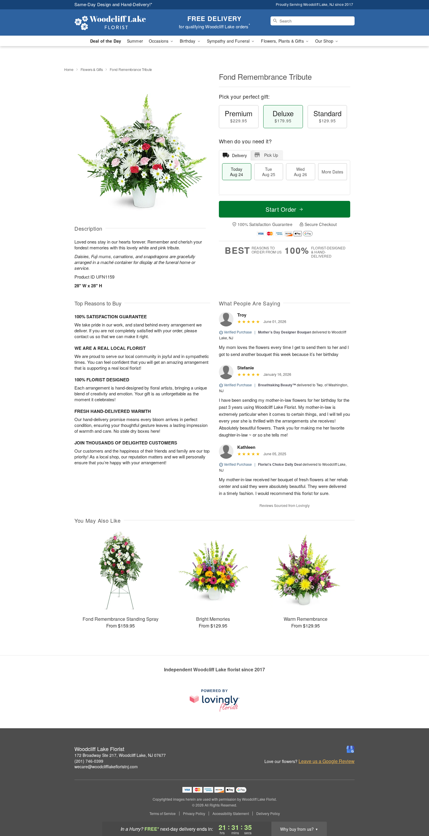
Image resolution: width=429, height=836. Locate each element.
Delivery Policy (268, 813)
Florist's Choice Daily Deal (280, 464)
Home (69, 69)
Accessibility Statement (230, 813)
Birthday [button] (188, 41)
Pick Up (271, 155)
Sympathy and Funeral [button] (229, 41)
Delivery (239, 155)
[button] (413, 811)
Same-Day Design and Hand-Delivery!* (113, 4)
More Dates (332, 172)
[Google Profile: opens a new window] (350, 749)
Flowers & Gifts (92, 69)
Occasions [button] (159, 41)
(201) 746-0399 (88, 761)
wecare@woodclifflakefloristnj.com (106, 766)
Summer (135, 41)
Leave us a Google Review (327, 761)
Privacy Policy (194, 813)
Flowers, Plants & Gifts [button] (283, 41)
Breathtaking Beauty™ (277, 384)
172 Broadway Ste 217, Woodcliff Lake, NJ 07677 (120, 755)
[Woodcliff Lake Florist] (116, 22)
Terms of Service (162, 813)
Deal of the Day (105, 41)
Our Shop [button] (324, 41)
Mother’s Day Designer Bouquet (284, 332)
